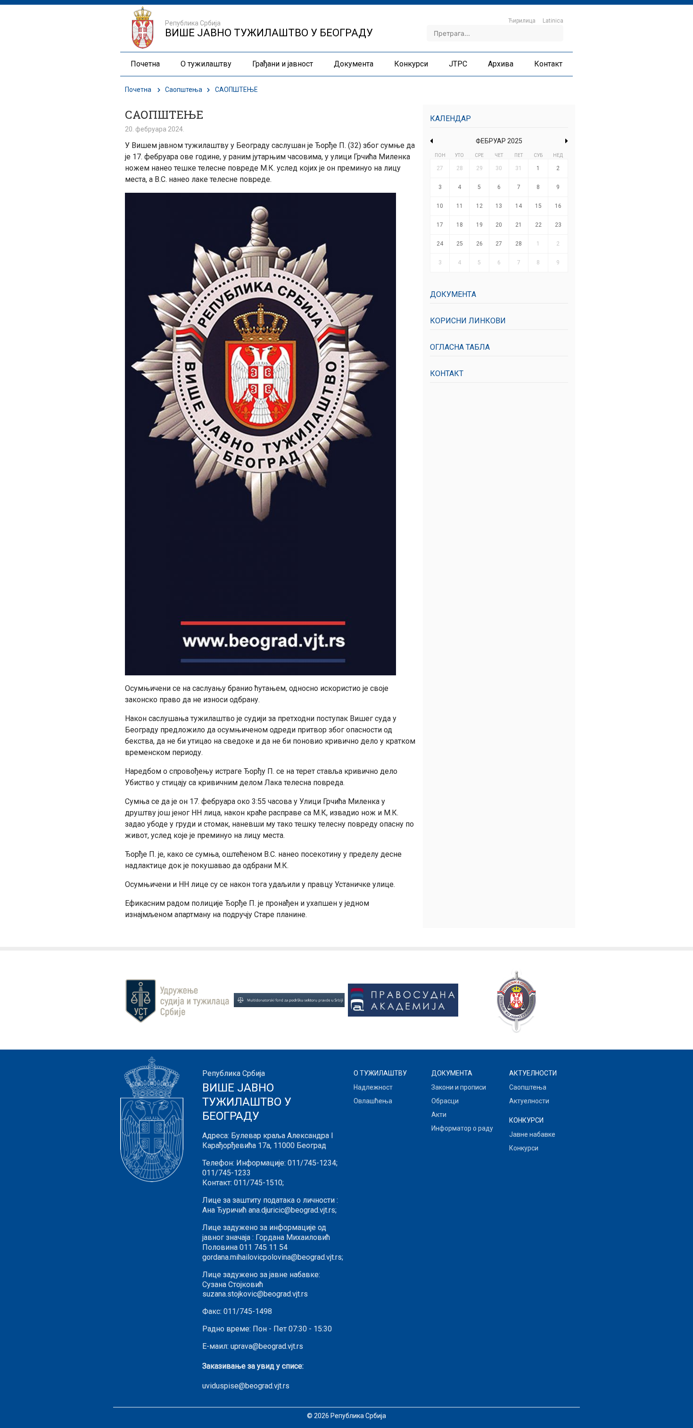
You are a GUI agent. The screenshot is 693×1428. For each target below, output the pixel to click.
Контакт (446, 373)
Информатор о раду (462, 1128)
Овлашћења (373, 1101)
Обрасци (445, 1101)
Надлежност (373, 1087)
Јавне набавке (532, 1134)
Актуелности (529, 1101)
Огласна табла (460, 347)
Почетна (138, 89)
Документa (453, 294)
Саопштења (183, 89)
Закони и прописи (458, 1087)
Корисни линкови (468, 320)
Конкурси (523, 1148)
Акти (438, 1114)
